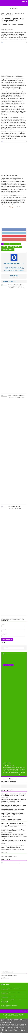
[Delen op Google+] (14, 239)
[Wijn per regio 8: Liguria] (4, 613)
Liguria (4, 246)
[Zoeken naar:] (14, 648)
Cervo (6, 244)
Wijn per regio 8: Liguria (14, 506)
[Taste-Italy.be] (14, 8)
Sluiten (1, 1032)
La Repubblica (9, 790)
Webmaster (22, 1017)
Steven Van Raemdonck (18, 24)
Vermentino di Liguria (8, 249)
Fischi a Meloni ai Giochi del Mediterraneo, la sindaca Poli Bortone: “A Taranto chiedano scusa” (12, 814)
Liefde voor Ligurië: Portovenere (16, 395)
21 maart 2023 (6, 24)
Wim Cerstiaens (18, 508)
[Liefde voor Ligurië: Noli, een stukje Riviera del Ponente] (4, 391)
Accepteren (8, 1022)
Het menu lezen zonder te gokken (8, 996)
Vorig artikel (14, 275)
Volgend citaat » (5, 979)
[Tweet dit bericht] (14, 233)
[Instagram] (14, 4)
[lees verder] (17, 774)
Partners (5, 1015)
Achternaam (4, 634)
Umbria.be (7, 763)
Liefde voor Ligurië (15, 244)
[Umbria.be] (14, 760)
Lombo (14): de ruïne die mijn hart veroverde (11, 988)
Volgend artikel (14, 277)
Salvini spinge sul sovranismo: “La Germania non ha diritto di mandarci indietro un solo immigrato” (13, 801)
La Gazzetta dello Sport (13, 820)
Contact (12, 1017)
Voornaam (3, 629)
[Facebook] (11, 4)
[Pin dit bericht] (14, 236)
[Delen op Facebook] (14, 229)
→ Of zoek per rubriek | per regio (9, 778)
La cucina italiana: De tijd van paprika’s (9, 1005)
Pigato (10, 246)
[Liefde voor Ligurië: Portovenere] (4, 502)
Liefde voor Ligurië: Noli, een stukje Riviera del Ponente (15, 285)
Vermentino (18, 246)
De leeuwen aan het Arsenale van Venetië (10, 992)
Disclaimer (17, 1017)
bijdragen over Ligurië (14, 207)
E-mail (2, 624)
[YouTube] (17, 4)
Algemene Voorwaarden (13, 1015)
